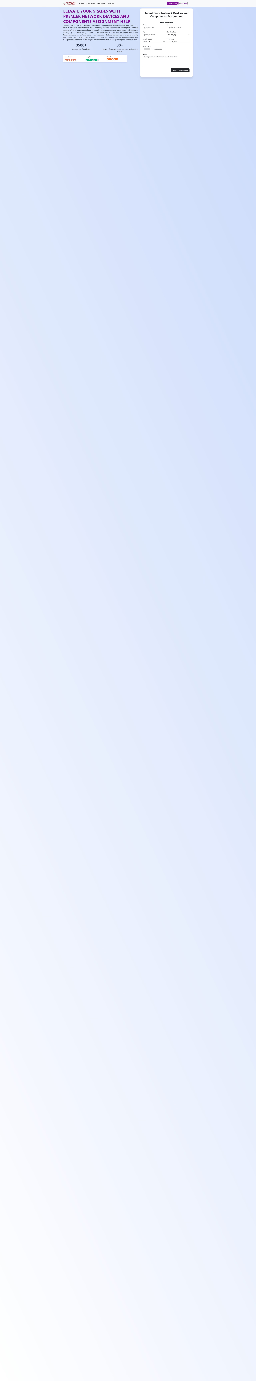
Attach (147, 49)
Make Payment (101, 3)
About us (111, 3)
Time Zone (170, 39)
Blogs (93, 3)
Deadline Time (147, 39)
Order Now (183, 3)
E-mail (169, 25)
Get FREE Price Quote (180, 70)
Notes (145, 54)
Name (145, 25)
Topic (144, 32)
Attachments (147, 46)
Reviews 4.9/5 (172, 3)
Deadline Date (171, 32)
